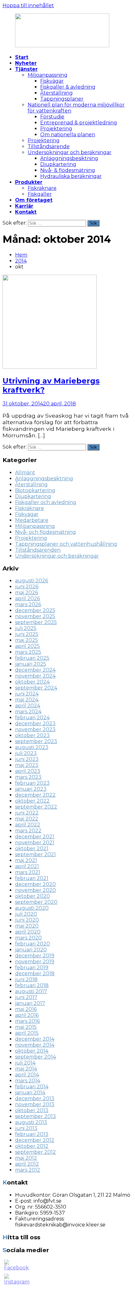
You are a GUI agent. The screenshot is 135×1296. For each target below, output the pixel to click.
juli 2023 (26, 753)
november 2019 (34, 962)
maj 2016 (26, 1009)
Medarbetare (31, 520)
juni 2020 (27, 920)
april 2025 (27, 646)
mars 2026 (28, 604)
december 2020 (35, 884)
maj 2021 (26, 860)
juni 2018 (26, 979)
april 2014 (27, 1075)
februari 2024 (32, 718)
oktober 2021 (31, 848)
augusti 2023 (31, 747)
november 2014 (34, 1045)
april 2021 (27, 866)
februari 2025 (32, 658)
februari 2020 (32, 944)
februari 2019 (31, 968)
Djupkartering (58, 164)
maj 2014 (26, 1069)
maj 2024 (26, 700)
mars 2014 (27, 1081)
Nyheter (26, 63)
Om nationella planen (67, 135)
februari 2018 (32, 985)
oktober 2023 (32, 735)
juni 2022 (27, 813)
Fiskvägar (52, 81)
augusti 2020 (32, 908)
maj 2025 (26, 640)
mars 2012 (27, 1170)
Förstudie (52, 117)
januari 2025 (30, 664)
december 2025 (35, 610)
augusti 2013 (31, 1122)
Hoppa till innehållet (28, 5)
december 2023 (35, 723)
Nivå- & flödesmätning (67, 170)
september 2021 (35, 854)
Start (21, 57)
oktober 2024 (32, 682)
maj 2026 (26, 593)
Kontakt (25, 212)
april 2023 (27, 771)
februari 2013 (31, 1134)
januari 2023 (30, 789)
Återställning (56, 93)
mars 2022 (28, 831)
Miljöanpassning (48, 75)
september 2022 (36, 807)
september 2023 (36, 741)
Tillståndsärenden (38, 550)
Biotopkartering (35, 490)
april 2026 (27, 598)
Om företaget (33, 200)
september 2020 (36, 902)
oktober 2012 (31, 1146)
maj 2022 (26, 819)
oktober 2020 (32, 896)
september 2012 (35, 1152)
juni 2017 (26, 997)
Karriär (24, 206)
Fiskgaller (40, 194)
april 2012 (27, 1164)
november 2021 (34, 843)
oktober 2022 (32, 801)
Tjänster (26, 69)
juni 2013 (26, 1128)
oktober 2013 (31, 1110)
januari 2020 (31, 950)
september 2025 (36, 622)
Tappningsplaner (62, 99)
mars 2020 (28, 938)
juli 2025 (25, 628)
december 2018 (35, 973)
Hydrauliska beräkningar (71, 176)
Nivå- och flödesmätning (45, 532)
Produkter (28, 182)
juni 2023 (27, 759)
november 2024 (35, 676)
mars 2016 (27, 1021)
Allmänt (25, 473)
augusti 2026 (31, 581)
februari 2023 (32, 783)
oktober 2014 (31, 1051)
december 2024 (35, 670)
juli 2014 (25, 1063)
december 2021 (34, 837)
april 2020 (27, 932)
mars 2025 (28, 652)
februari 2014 (31, 1087)
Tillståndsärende (49, 146)
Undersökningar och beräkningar (69, 152)
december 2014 (34, 1039)
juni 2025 (26, 634)
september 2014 (35, 1057)
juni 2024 (27, 694)
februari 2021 (31, 878)
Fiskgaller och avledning (45, 502)
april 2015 (27, 1033)
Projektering (56, 129)
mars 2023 (28, 777)
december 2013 (34, 1098)
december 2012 (34, 1140)
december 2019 (34, 956)
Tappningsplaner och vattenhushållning (66, 544)
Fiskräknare (42, 188)
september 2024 (36, 688)
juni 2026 (26, 587)
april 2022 (27, 825)
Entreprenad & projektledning (78, 123)
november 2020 (35, 890)
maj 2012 (26, 1158)
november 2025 (35, 616)
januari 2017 (30, 1003)
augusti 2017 (31, 991)
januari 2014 (30, 1093)
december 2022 (35, 795)
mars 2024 (28, 712)
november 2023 (35, 729)
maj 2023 (26, 765)
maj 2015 (26, 1027)
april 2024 (27, 706)
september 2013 (35, 1116)
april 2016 (27, 1015)
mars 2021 (27, 872)
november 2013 (34, 1104)
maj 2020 (27, 926)
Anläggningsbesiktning (69, 158)
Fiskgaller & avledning (67, 87)
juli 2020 (26, 914)
